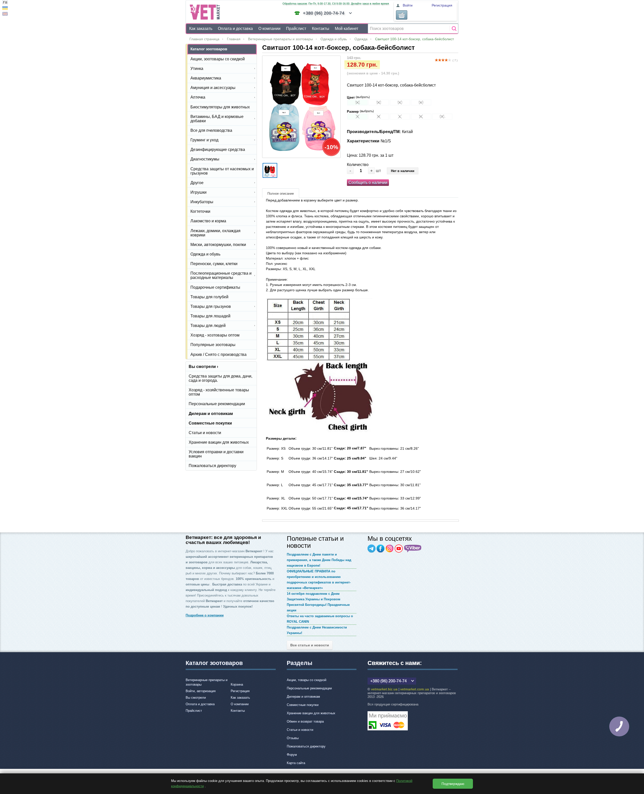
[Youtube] (399, 549)
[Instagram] (390, 549)
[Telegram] (372, 549)
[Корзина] (401, 15)
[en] (5, 14)
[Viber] (413, 549)
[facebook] (381, 549)
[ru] (5, 3)
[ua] (5, 9)
